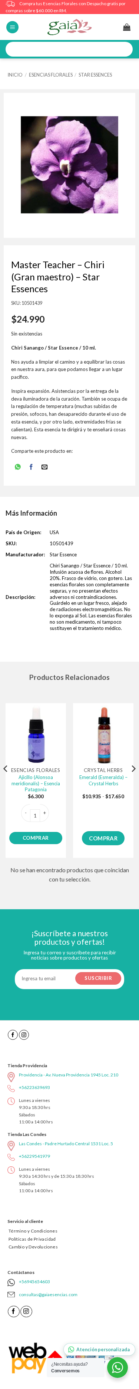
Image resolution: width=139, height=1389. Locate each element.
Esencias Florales (51, 75)
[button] (12, 27)
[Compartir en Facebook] (31, 467)
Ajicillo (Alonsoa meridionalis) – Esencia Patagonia (35, 783)
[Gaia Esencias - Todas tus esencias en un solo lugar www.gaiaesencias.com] (70, 27)
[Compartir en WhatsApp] (17, 467)
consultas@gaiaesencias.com (48, 1294)
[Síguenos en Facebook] (13, 1035)
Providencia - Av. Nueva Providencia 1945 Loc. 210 (68, 1075)
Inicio (15, 75)
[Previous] (5, 783)
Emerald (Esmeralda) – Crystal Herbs (103, 780)
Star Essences (95, 75)
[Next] (133, 783)
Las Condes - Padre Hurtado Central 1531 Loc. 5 (66, 1143)
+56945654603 (34, 1281)
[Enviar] (124, 49)
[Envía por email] (45, 467)
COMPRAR (36, 838)
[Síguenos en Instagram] (24, 1035)
